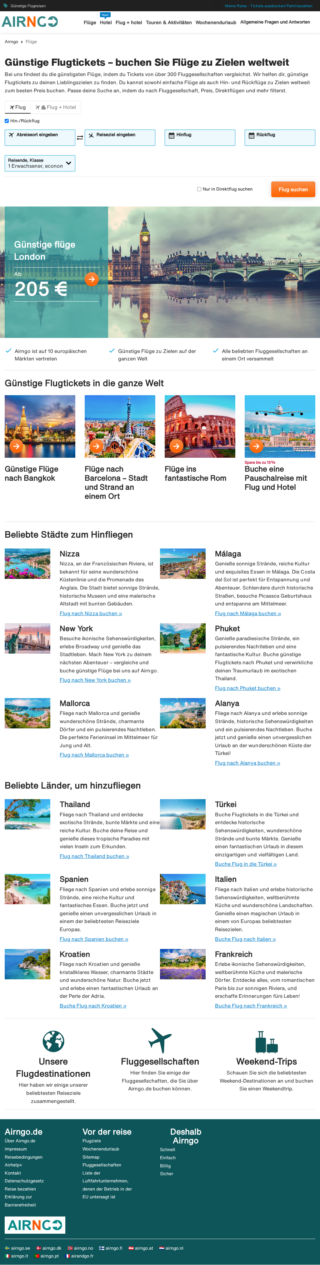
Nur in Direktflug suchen (227, 189)
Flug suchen (293, 189)
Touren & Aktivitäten (169, 22)
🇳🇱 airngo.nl (171, 1248)
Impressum (16, 1149)
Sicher (166, 1173)
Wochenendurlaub (216, 22)
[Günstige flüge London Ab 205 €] (160, 272)
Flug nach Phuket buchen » (248, 688)
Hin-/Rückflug (24, 121)
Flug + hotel (129, 22)
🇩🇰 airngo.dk (49, 1248)
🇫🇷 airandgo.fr (79, 1256)
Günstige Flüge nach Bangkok (31, 473)
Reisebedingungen (23, 1157)
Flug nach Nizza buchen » (91, 613)
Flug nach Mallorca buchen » (94, 754)
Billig (165, 1166)
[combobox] (44, 140)
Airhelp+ (13, 1165)
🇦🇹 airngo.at (140, 1248)
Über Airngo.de (20, 1141)
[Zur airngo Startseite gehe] (30, 20)
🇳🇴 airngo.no (80, 1248)
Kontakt (13, 1173)
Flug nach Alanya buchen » (247, 762)
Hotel (106, 22)
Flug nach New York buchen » (95, 679)
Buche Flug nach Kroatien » (93, 1005)
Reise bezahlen (20, 1189)
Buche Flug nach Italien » (245, 938)
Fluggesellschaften (101, 1165)
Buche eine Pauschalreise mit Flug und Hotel (276, 478)
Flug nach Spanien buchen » (94, 938)
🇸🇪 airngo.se (17, 1248)
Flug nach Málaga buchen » (248, 613)
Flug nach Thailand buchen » (94, 856)
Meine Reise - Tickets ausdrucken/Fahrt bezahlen (268, 6)
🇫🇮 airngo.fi (110, 1248)
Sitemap (90, 1157)
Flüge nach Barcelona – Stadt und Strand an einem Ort (116, 482)
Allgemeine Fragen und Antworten (275, 22)
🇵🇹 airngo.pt (46, 1256)
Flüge (90, 22)
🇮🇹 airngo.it (16, 1256)
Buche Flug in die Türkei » (246, 863)
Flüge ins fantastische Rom (196, 473)
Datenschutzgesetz (24, 1181)
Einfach (168, 1157)
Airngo (11, 41)
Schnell (167, 1149)
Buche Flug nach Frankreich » (251, 1005)
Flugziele (91, 1141)
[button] (18, 107)
